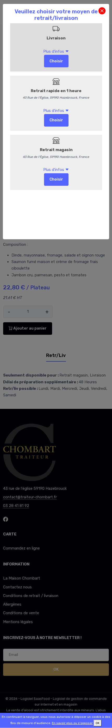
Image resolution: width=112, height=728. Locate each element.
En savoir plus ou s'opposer (72, 723)
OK (97, 723)
